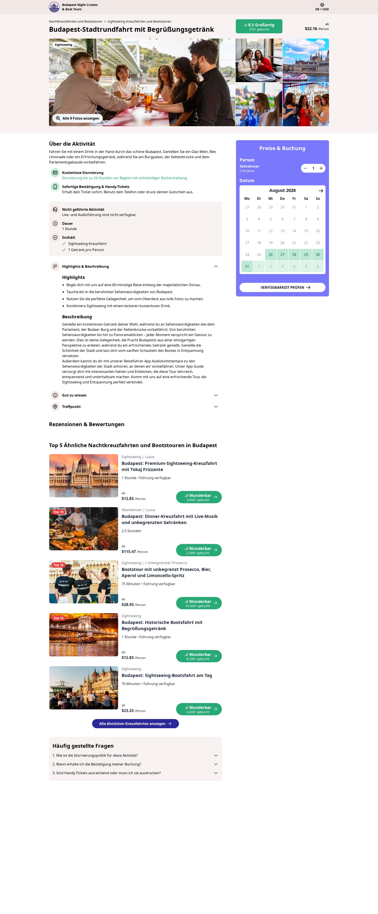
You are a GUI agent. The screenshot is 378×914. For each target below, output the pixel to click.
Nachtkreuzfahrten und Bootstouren (75, 21)
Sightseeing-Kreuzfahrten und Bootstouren (139, 21)
